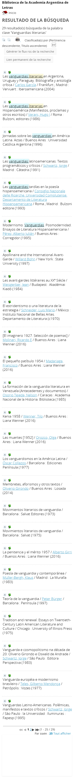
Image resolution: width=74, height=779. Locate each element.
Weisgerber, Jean (16, 284)
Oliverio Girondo (16, 488)
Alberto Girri (62, 552)
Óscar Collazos (14, 463)
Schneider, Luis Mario (38, 310)
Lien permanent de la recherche (28, 60)
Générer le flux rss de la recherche (30, 51)
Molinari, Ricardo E (17, 339)
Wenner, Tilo (33, 416)
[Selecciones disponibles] (54, 46)
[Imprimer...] (18, 40)
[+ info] (4, 72)
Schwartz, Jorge (55, 165)
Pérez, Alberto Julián (18, 233)
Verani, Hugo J (39, 114)
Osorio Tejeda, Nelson (20, 395)
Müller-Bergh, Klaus (18, 577)
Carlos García (25, 84)
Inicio (12, 13)
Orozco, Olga (46, 437)
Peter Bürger (52, 598)
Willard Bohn (25, 259)
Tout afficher (62, 733)
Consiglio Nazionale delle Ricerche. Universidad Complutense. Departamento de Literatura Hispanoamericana (35, 197)
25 (51, 733)
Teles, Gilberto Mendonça (40, 683)
